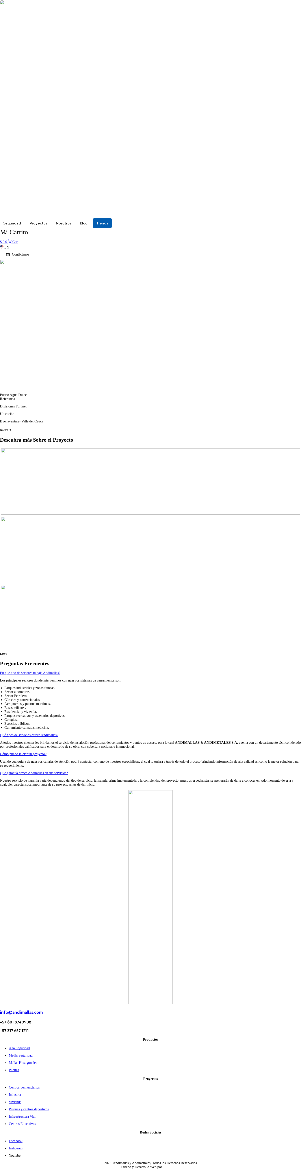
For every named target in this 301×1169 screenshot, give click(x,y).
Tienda (102, 223)
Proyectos (38, 223)
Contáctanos (20, 254)
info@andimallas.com (21, 1012)
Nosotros (63, 223)
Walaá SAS (171, 1167)
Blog (83, 223)
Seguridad (12, 223)
